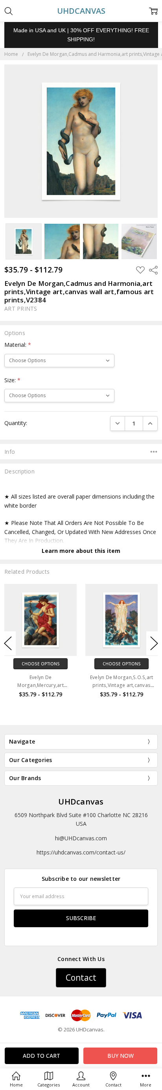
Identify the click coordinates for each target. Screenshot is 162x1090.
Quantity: (15, 423)
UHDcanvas (80, 801)
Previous (8, 643)
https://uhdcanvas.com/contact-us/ (81, 852)
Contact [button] (81, 977)
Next (154, 643)
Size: (12, 380)
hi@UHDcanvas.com (81, 838)
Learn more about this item (81, 550)
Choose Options (41, 664)
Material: (17, 344)
